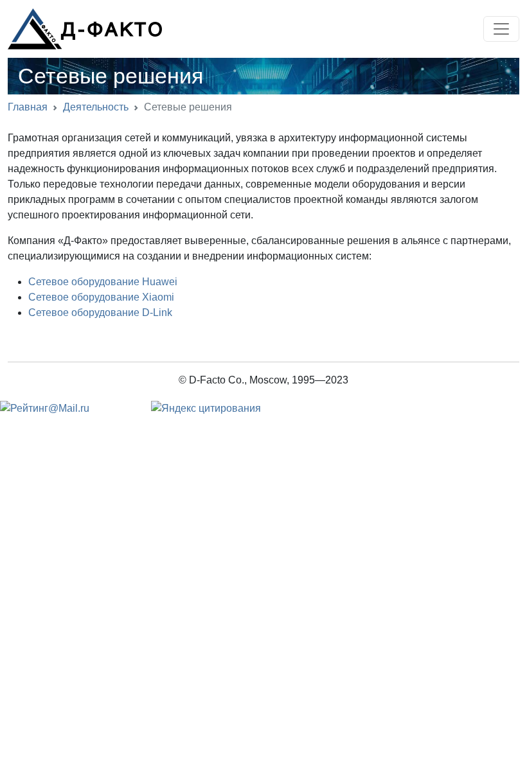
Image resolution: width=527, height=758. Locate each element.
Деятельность (96, 106)
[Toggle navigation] (501, 29)
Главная (28, 106)
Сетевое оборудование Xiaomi (101, 297)
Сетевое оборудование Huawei (102, 281)
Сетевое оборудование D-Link (100, 312)
